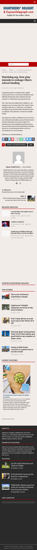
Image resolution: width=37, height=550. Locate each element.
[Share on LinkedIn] (9, 139)
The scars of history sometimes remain (20, 295)
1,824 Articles (26, 167)
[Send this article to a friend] (15, 139)
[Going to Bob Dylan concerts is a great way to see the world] (5, 349)
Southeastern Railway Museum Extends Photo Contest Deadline (22, 232)
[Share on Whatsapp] (21, 139)
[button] (34, 1)
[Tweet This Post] (6, 139)
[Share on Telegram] (27, 139)
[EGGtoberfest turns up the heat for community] (5, 476)
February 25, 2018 (18, 235)
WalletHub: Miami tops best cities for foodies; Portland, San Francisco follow (22, 487)
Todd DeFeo (20, 88)
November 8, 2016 (18, 224)
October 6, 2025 (17, 479)
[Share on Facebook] (3, 139)
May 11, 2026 (17, 326)
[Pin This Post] (12, 139)
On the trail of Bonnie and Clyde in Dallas (22, 464)
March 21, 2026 (18, 341)
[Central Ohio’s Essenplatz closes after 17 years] (5, 213)
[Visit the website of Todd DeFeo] (17, 183)
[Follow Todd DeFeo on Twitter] (19, 183)
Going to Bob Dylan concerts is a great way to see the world (22, 349)
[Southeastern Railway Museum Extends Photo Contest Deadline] (5, 233)
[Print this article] (18, 139)
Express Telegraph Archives (16, 144)
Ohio (30, 144)
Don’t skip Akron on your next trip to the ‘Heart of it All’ (22, 321)
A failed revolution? (17, 222)
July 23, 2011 (16, 216)
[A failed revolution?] (5, 224)
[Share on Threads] (33, 139)
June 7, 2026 (16, 312)
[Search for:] (18, 64)
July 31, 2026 (16, 299)
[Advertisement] (18, 42)
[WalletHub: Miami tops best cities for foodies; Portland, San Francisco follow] (5, 487)
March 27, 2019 (8, 88)
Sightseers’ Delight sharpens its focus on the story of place (22, 307)
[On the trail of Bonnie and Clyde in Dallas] (5, 465)
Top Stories (7, 290)
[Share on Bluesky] (30, 139)
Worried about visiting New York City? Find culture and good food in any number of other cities (23, 335)
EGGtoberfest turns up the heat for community (22, 475)
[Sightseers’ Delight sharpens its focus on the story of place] (5, 307)
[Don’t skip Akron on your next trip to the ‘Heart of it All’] (5, 320)
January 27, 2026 (18, 354)
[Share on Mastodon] (24, 139)
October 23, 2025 (18, 468)
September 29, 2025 (19, 492)
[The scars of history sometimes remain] (5, 296)
